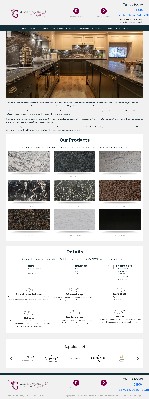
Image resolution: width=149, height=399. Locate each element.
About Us (33, 28)
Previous (11, 358)
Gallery (110, 28)
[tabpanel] (74, 64)
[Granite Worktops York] (28, 13)
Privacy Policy (18, 396)
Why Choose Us (98, 28)
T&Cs (28, 396)
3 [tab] (76, 100)
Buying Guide (58, 28)
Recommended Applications (77, 28)
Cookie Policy (38, 396)
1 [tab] (73, 100)
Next (138, 358)
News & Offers (122, 28)
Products (45, 28)
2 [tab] (75, 100)
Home (23, 28)
